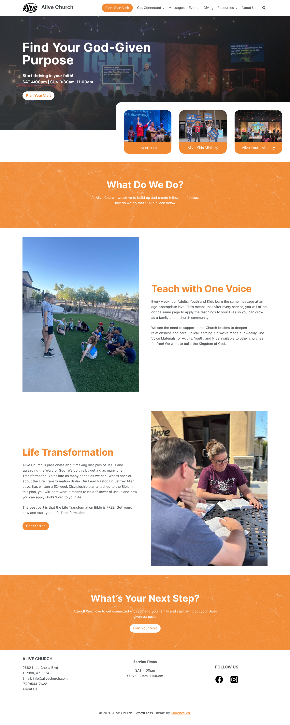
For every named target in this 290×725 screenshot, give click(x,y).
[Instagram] (234, 679)
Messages (176, 8)
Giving (208, 8)
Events (194, 8)
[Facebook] (219, 679)
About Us (248, 8)
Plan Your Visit (117, 8)
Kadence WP (181, 713)
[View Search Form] (264, 7)
